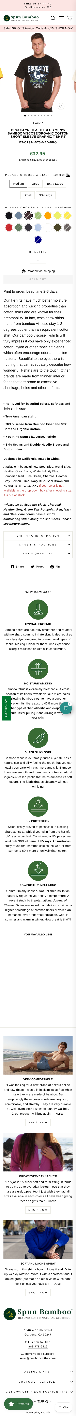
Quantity (38, 252)
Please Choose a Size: (35, 175)
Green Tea (38, 216)
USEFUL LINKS (37, 1371)
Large (35, 183)
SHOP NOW (64, 28)
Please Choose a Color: (38, 207)
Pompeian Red (9, 227)
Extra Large (55, 183)
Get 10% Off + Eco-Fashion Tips (37, 1391)
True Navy (38, 240)
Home (37, 123)
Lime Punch (58, 216)
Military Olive (58, 227)
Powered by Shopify (38, 1412)
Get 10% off (6, 708)
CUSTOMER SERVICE (37, 1381)
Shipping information (38, 535)
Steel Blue (19, 216)
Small (27, 195)
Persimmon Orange (48, 216)
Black (9, 216)
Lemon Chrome (67, 216)
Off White (48, 227)
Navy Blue (28, 227)
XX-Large (45, 195)
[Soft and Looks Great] (38, 1239)
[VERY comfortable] (38, 1055)
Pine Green (19, 227)
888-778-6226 (37, 1346)
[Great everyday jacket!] (38, 1152)
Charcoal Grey (67, 227)
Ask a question (38, 553)
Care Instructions (38, 544)
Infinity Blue (38, 227)
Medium (18, 183)
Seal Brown (28, 216)
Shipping (24, 159)
